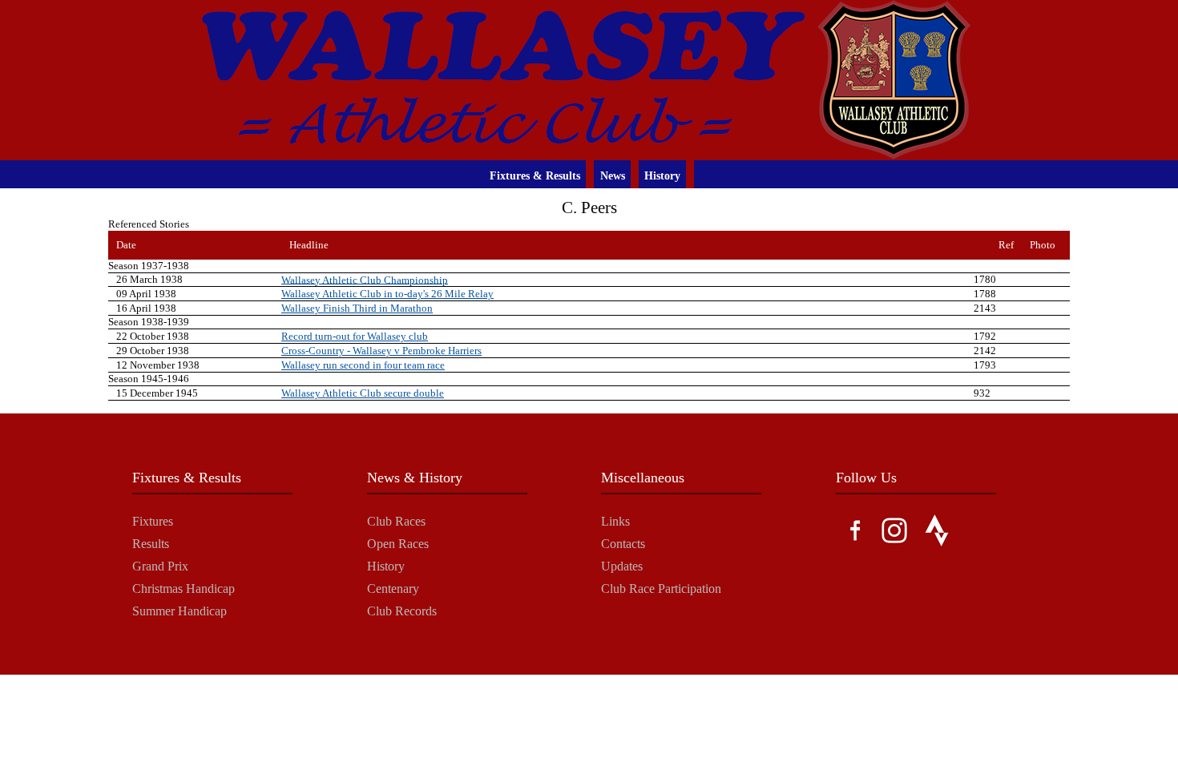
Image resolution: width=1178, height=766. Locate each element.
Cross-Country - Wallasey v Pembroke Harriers (381, 351)
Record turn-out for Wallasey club (354, 336)
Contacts (623, 543)
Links (615, 521)
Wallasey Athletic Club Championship (364, 279)
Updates (622, 566)
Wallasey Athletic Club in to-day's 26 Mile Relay (387, 294)
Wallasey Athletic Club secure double (362, 393)
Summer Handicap (179, 611)
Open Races (398, 543)
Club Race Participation (661, 588)
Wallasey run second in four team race (363, 365)
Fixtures (152, 521)
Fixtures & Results (535, 175)
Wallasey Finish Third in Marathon (357, 308)
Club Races (396, 521)
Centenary (393, 588)
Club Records (402, 611)
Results (150, 543)
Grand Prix (160, 566)
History (662, 175)
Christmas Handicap (183, 588)
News (612, 175)
